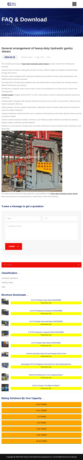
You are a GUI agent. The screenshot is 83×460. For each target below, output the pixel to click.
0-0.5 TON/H (41, 404)
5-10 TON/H (41, 429)
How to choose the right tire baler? (46, 385)
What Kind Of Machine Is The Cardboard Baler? (46, 375)
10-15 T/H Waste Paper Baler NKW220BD (46, 300)
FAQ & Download (15, 24)
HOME (4, 24)
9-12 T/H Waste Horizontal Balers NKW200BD (46, 321)
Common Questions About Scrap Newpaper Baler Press (46, 353)
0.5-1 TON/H (41, 411)
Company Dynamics (10, 278)
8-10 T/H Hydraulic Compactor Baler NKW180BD (46, 332)
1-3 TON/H (41, 417)
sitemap (74, 457)
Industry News (7, 283)
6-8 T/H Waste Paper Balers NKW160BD (46, 343)
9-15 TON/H (41, 435)
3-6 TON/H (41, 423)
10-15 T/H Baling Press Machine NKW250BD (46, 311)
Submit (12, 246)
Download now (46, 303)
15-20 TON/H (41, 441)
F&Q (3, 287)
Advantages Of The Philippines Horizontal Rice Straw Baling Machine (46, 364)
